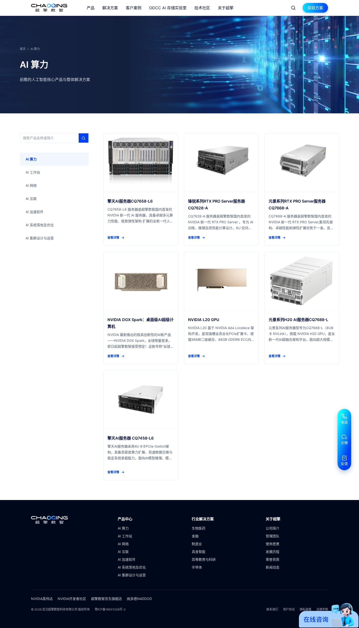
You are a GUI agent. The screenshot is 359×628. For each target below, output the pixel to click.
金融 (195, 536)
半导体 (197, 567)
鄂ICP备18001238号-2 (110, 609)
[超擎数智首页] (49, 8)
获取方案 (315, 7)
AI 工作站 (125, 536)
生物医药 (198, 528)
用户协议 (289, 609)
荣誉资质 (272, 559)
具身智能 (198, 552)
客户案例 (133, 7)
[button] (344, 419)
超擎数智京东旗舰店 (106, 599)
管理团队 (272, 536)
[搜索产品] (293, 7)
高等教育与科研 (204, 559)
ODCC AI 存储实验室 (168, 7)
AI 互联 (123, 552)
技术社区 (202, 7)
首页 (23, 49)
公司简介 (272, 528)
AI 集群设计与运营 (132, 575)
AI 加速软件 (127, 559)
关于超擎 (225, 7)
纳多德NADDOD (139, 599)
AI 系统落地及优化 (132, 567)
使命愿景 (272, 544)
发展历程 (272, 552)
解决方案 (110, 7)
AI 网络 (123, 544)
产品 (91, 7)
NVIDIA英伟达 (42, 599)
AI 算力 (123, 528)
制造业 (197, 544)
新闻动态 (272, 567)
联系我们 (272, 609)
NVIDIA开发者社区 (72, 599)
